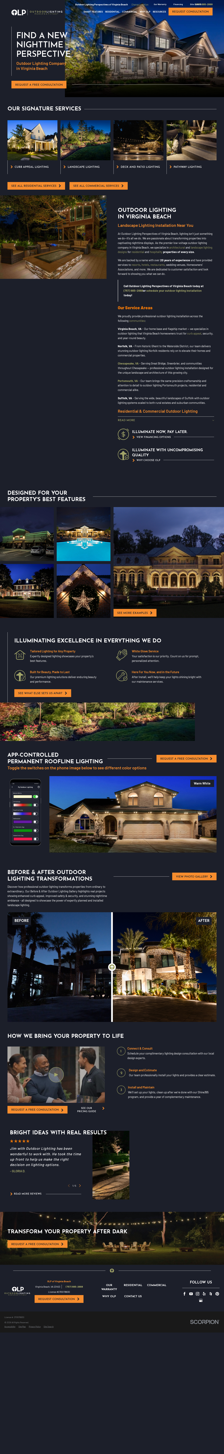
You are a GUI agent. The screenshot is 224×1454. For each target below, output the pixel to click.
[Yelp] (204, 1294)
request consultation (190, 11)
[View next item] (80, 1185)
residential (138, 252)
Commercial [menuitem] (129, 12)
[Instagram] (197, 1294)
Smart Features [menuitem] (93, 12)
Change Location (140, 4)
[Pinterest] (217, 1294)
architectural (177, 247)
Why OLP (109, 1296)
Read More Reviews (27, 1194)
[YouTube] (191, 1294)
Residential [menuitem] (112, 12)
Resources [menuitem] (159, 12)
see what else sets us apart (40, 693)
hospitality (156, 252)
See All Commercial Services (96, 186)
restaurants (157, 264)
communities (137, 320)
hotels (145, 264)
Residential (133, 1285)
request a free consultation (35, 1109)
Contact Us (133, 1296)
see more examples (132, 613)
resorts (136, 264)
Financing (178, 4)
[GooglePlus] (201, 1300)
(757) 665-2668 (204, 4)
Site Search (195, 4)
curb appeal (194, 333)
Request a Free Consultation (39, 85)
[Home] (36, 12)
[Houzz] (211, 1294)
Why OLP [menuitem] (145, 12)
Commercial (156, 1285)
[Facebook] (184, 1294)
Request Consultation (56, 1299)
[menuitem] (9, 1326)
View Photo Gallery (192, 876)
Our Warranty (160, 4)
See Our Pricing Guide (86, 1110)
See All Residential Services (33, 186)
